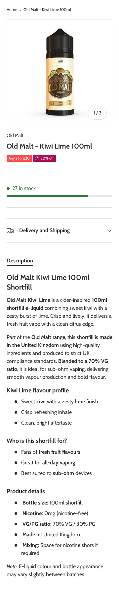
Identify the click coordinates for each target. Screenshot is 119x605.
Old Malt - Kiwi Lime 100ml (47, 10)
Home (12, 10)
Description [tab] (20, 260)
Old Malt (15, 135)
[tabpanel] (59, 428)
